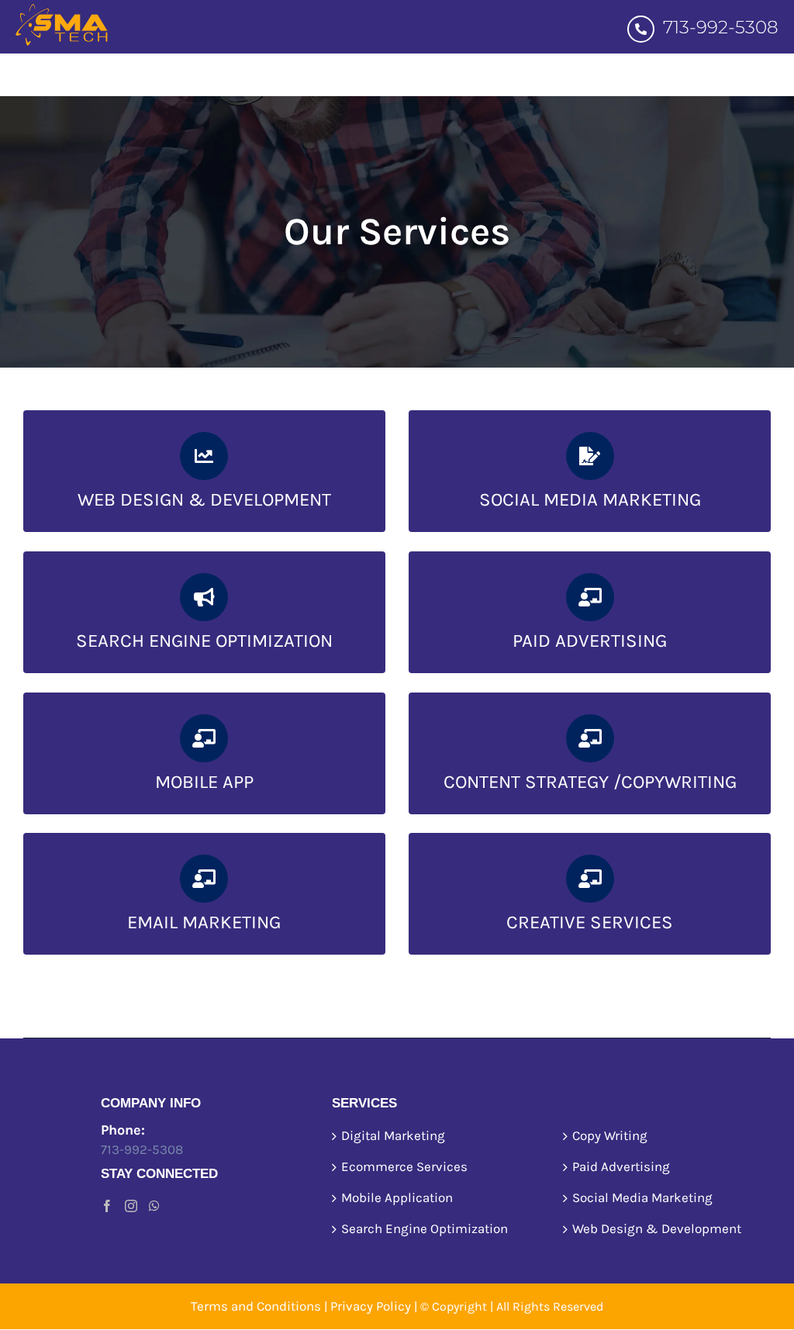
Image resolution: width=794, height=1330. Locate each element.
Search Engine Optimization (424, 1228)
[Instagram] (131, 1206)
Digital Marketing (393, 1135)
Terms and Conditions (256, 1306)
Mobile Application (397, 1197)
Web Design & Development (656, 1228)
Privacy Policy (370, 1306)
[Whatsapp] (154, 1206)
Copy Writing (609, 1135)
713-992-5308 (718, 27)
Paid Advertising (621, 1166)
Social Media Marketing (642, 1197)
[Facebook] (107, 1206)
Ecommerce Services (404, 1166)
